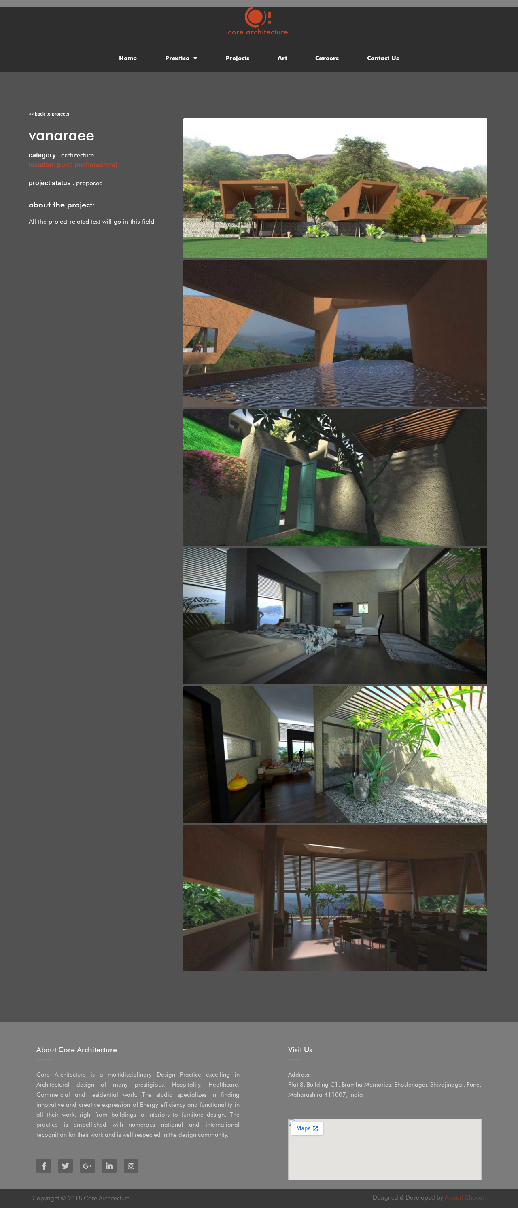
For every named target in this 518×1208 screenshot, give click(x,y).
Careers (327, 58)
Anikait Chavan (465, 1197)
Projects (237, 58)
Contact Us (383, 58)
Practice (177, 58)
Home (128, 58)
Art (282, 58)
